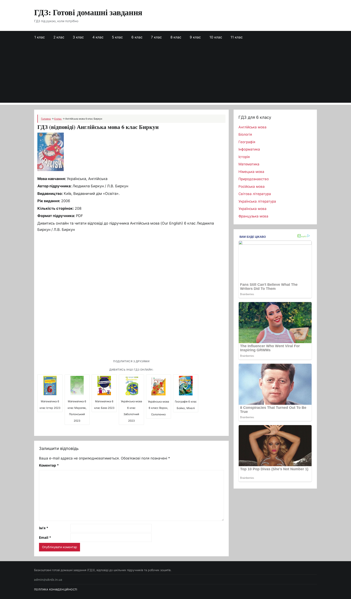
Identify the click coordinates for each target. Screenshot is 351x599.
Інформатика (249, 149)
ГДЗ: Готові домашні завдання (88, 12)
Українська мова (252, 209)
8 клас (175, 37)
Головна (46, 118)
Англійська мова (252, 127)
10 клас (215, 37)
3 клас (78, 37)
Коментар (49, 465)
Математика (248, 164)
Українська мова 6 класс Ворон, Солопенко (158, 408)
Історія (244, 157)
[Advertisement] (175, 74)
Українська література (257, 201)
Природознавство (253, 179)
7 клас (156, 37)
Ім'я (43, 528)
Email (45, 538)
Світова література (254, 194)
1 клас (39, 37)
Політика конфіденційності (55, 589)
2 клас (58, 37)
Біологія (245, 134)
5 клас (117, 37)
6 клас (136, 37)
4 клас (97, 37)
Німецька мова (251, 172)
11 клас (237, 37)
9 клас (195, 37)
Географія (246, 142)
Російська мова (251, 186)
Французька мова (253, 216)
